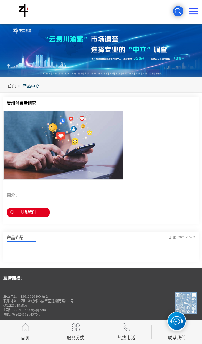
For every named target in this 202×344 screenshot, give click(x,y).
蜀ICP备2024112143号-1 (21, 314)
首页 (12, 86)
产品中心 (31, 86)
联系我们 (28, 212)
